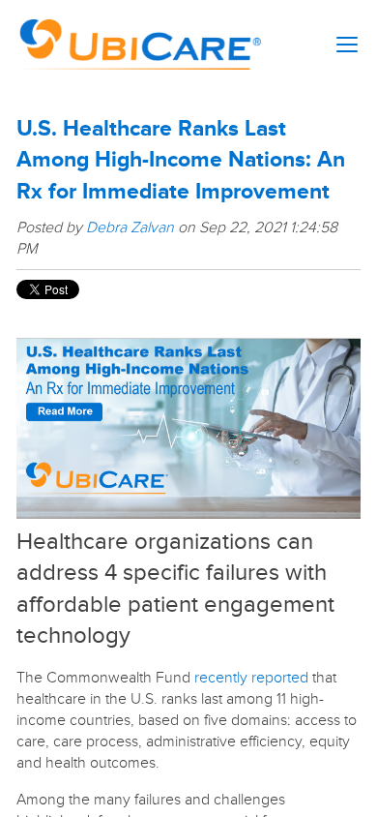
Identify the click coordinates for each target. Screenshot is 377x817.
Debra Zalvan (130, 227)
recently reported (251, 677)
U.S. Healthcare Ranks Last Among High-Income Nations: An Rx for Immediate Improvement (180, 160)
